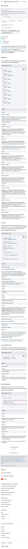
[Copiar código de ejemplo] (25, 69)
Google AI (3, 535)
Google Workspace (12, 20)
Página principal (4, 20)
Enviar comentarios (7, 27)
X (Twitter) (3, 516)
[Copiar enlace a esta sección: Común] (6, 223)
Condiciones (3, 542)
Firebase (3, 531)
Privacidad (9, 542)
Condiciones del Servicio (6, 494)
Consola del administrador (6, 500)
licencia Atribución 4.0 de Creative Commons (13, 457)
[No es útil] (12, 25)
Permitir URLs (8, 316)
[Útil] (10, 25)
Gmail (9, 87)
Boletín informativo (5, 514)
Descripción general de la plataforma (8, 486)
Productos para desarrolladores (7, 488)
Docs (9, 91)
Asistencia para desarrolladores (7, 492)
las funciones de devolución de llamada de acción (15, 333)
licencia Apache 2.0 (19, 459)
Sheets (9, 95)
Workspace (15, 1)
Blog (2, 512)
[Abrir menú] (2, 1)
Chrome (2, 529)
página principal (11, 272)
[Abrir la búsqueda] (21, 1)
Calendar (10, 75)
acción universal (15, 387)
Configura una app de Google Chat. (12, 149)
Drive (9, 83)
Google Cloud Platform (5, 533)
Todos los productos (5, 537)
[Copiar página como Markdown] (17, 33)
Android (2, 527)
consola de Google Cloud (6, 504)
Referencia (5, 22)
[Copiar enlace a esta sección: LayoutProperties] (13, 345)
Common (9, 71)
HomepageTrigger (12, 239)
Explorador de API (4, 506)
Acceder (24, 1)
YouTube (3, 518)
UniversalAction (13, 255)
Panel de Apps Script (5, 502)
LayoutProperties (12, 243)
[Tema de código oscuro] (23, 69)
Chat (9, 79)
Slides (9, 99)
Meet (9, 102)
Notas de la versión (5, 490)
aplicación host (6, 227)
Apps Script (4, 5)
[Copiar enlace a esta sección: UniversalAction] (11, 384)
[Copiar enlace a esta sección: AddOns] (8, 57)
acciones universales (9, 323)
